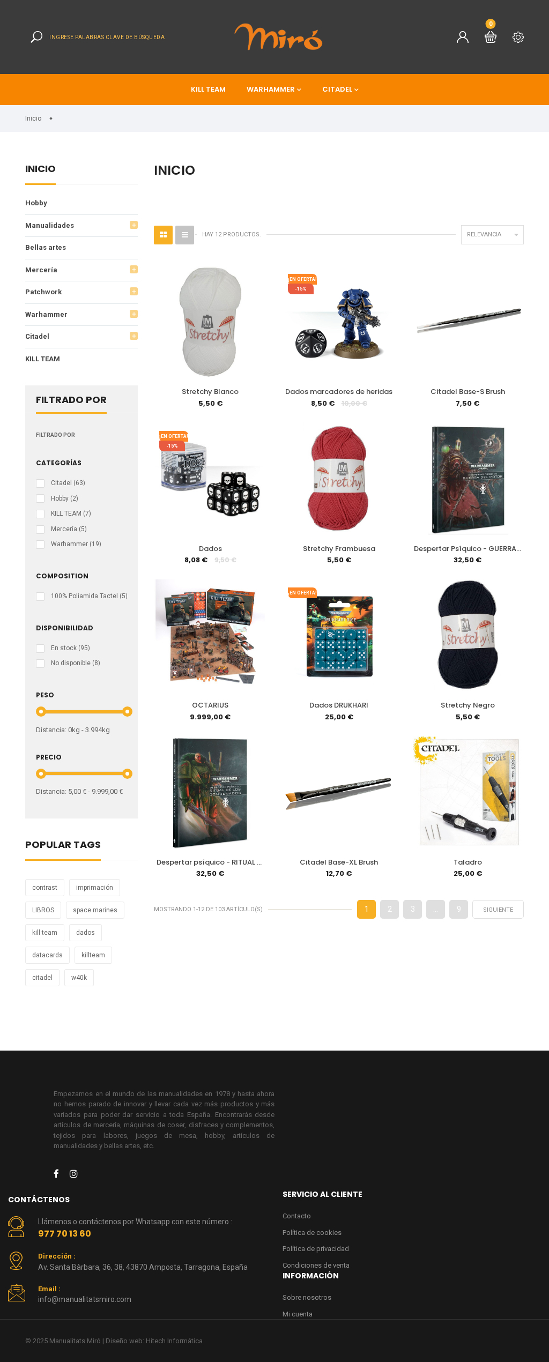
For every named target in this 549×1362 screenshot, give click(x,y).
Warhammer (46, 314)
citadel (42, 977)
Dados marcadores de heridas (338, 391)
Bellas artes (45, 247)
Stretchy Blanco (210, 391)
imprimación (94, 887)
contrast (44, 887)
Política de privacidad (316, 1249)
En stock (70, 648)
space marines (95, 910)
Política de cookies (312, 1233)
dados (85, 932)
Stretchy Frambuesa (339, 549)
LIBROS (43, 910)
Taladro (468, 862)
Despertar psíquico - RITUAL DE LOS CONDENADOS (211, 862)
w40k (79, 977)
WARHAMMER (271, 89)
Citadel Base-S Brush (468, 391)
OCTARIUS (210, 705)
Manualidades (49, 225)
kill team (44, 932)
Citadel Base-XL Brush (339, 862)
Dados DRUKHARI (338, 705)
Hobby (36, 203)
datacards (47, 955)
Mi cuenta (298, 1314)
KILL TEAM (208, 89)
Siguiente (498, 909)
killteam (93, 955)
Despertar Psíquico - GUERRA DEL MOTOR (469, 549)
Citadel (37, 336)
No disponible (75, 663)
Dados (210, 549)
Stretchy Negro (468, 705)
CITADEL (337, 89)
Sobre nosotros (307, 1297)
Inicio (40, 169)
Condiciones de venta (316, 1265)
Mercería (41, 270)
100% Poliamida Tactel (89, 596)
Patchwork (43, 292)
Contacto (297, 1216)
